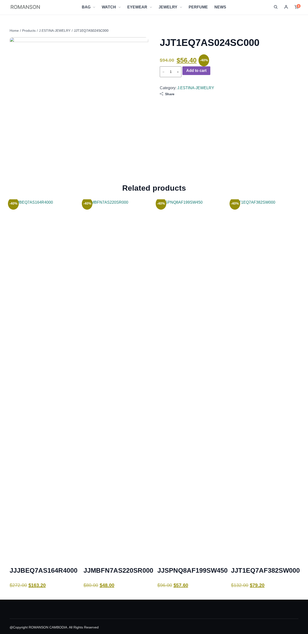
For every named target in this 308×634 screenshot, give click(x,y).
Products (29, 30)
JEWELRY (168, 7)
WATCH (109, 7)
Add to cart (196, 71)
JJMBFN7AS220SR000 (118, 570)
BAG (86, 7)
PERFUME (198, 7)
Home (14, 30)
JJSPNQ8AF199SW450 (192, 570)
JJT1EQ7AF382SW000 (265, 570)
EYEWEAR (137, 7)
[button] (276, 7)
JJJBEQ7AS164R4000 (43, 570)
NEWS (220, 7)
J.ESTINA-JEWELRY (55, 30)
